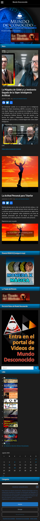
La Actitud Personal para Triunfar (17, 195)
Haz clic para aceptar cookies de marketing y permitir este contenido (20, 134)
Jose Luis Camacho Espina (20, 98)
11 (9, 465)
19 (14, 468)
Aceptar (20, 504)
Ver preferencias (20, 514)
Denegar (20, 509)
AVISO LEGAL (33, 518)
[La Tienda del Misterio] (25, 37)
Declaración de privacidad (22, 518)
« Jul (2, 476)
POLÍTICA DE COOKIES (9, 518)
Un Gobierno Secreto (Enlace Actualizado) (16, 446)
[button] (37, 487)
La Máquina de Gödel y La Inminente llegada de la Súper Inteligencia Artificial (19, 92)
